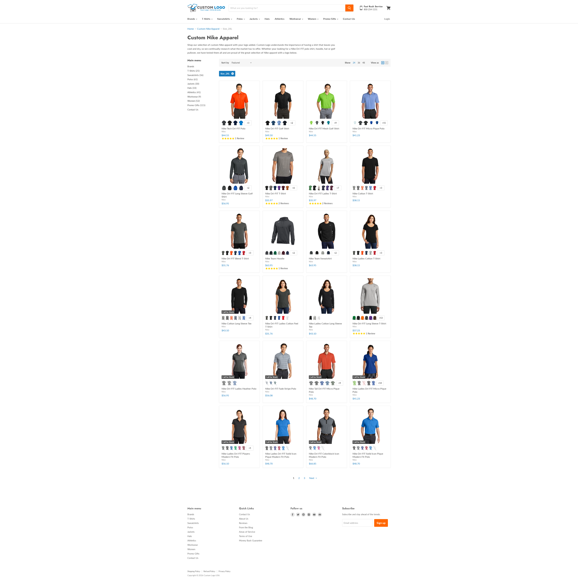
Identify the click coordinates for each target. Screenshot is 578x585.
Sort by (225, 62)
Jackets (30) (193, 83)
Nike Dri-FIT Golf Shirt (277, 128)
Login (387, 18)
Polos (240, 18)
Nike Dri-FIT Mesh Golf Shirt (324, 128)
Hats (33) (191, 88)
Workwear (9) (194, 96)
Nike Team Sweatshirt (320, 258)
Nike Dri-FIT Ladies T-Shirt (323, 193)
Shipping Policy (193, 571)
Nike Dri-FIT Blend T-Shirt (235, 258)
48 (363, 62)
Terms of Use (245, 536)
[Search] (349, 8)
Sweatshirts (223, 18)
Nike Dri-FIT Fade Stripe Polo (280, 388)
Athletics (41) (194, 92)
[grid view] (382, 62)
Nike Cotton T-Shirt (363, 193)
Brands (191, 18)
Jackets (254, 18)
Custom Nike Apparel (208, 28)
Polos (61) (192, 79)
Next (312, 478)
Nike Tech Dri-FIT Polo (233, 128)
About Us (243, 518)
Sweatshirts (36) (195, 75)
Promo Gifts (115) (196, 105)
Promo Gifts (330, 18)
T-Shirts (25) (193, 70)
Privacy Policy (224, 571)
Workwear (295, 18)
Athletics (279, 18)
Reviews (243, 523)
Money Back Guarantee (250, 540)
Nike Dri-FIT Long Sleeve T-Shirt (369, 323)
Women (312, 18)
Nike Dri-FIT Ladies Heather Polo (239, 388)
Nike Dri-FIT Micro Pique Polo (368, 128)
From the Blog (246, 527)
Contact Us (349, 18)
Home (190, 28)
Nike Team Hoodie (274, 258)
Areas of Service (247, 531)
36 (359, 62)
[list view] (386, 62)
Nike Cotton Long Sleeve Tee (236, 323)
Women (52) (193, 100)
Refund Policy (209, 571)
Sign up (381, 523)
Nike (224, 131)
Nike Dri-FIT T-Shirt (275, 193)
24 (354, 62)
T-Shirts (206, 18)
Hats (267, 18)
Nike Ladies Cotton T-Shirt (366, 258)
